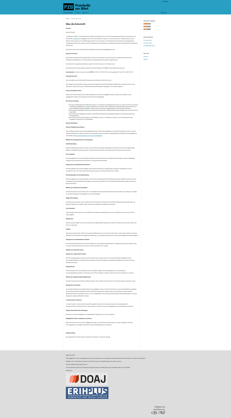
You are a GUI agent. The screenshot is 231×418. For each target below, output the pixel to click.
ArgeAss (75, 38)
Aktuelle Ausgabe (68, 12)
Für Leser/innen (147, 40)
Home (67, 18)
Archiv (77, 12)
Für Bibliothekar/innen (149, 45)
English (145, 59)
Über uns (85, 12)
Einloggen (165, 1)
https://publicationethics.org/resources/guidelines (88, 135)
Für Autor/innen (147, 43)
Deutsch (145, 56)
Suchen (164, 12)
